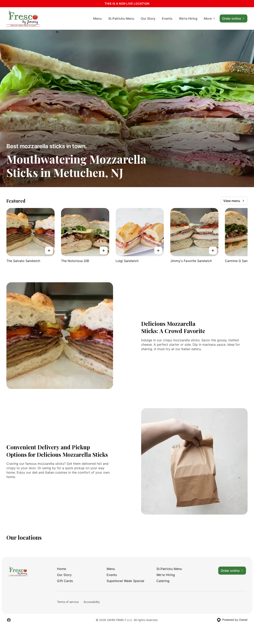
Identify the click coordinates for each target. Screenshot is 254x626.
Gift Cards (65, 581)
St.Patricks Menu (121, 18)
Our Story (148, 18)
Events (167, 18)
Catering (162, 581)
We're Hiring (188, 18)
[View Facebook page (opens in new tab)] (8, 620)
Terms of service (68, 602)
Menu (97, 18)
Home (61, 569)
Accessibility (92, 602)
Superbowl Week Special (125, 581)
